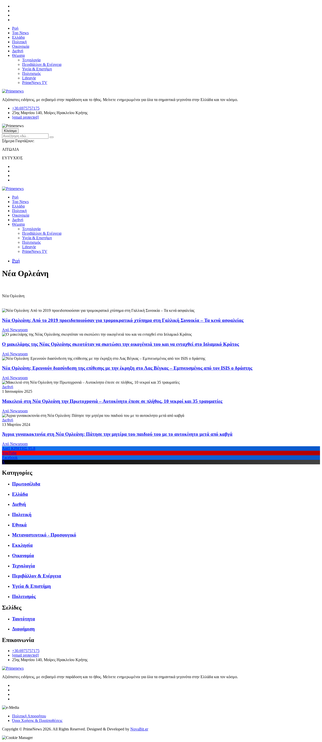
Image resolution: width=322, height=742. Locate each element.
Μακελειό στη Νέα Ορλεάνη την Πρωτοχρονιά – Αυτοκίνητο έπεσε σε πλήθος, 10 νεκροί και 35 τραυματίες (112, 401)
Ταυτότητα (23, 618)
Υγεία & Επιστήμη (37, 69)
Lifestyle (29, 78)
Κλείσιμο (10, 131)
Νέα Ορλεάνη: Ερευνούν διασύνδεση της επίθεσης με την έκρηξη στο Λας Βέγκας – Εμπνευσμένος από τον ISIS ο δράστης (127, 368)
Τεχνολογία (31, 60)
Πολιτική (19, 42)
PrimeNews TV (34, 82)
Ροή (15, 28)
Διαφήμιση (23, 628)
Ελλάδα (18, 37)
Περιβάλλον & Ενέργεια (41, 64)
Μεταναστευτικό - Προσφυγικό (44, 534)
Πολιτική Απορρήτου (29, 716)
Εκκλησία (22, 545)
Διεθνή (17, 51)
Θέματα (18, 55)
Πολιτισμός (31, 73)
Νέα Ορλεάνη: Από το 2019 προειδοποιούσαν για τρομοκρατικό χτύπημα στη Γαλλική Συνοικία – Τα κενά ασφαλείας (123, 320)
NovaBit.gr (139, 729)
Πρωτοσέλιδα (26, 483)
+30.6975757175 (25, 108)
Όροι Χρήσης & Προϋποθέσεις (37, 720)
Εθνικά (19, 524)
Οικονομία (20, 46)
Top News (20, 33)
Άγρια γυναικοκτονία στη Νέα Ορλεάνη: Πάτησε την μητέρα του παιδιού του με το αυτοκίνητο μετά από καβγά (117, 434)
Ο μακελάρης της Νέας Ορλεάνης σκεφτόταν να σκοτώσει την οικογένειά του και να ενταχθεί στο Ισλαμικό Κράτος (120, 344)
